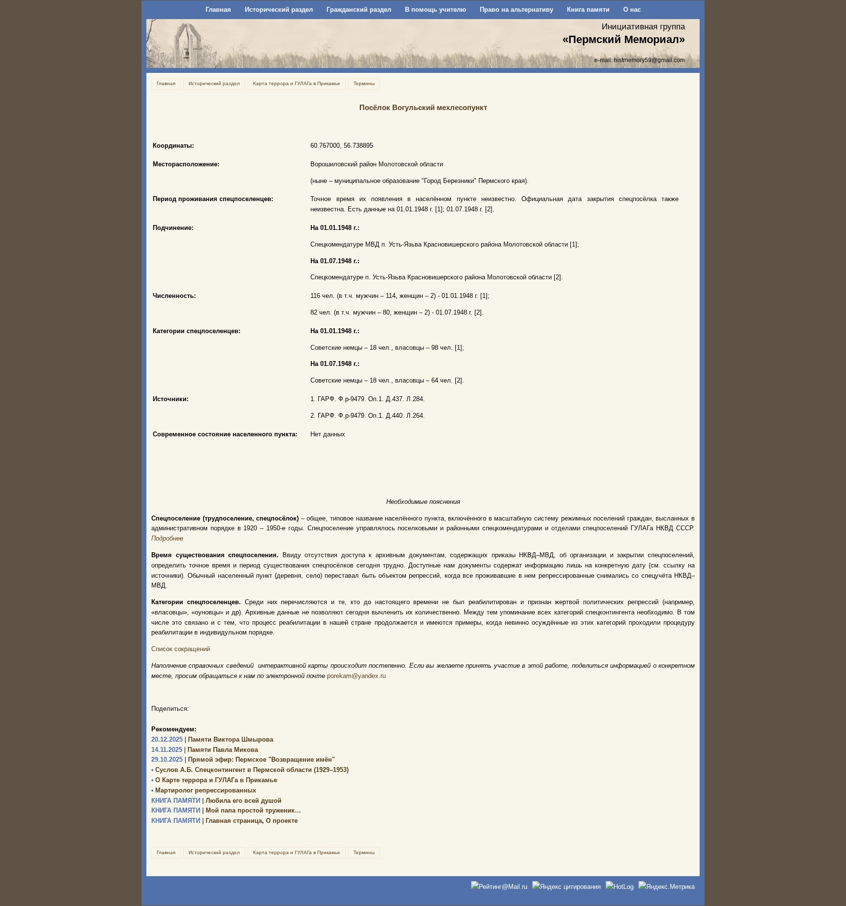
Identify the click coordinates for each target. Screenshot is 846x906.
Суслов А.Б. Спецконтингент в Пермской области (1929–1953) (250, 769)
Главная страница (206, 820)
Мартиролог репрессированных (203, 790)
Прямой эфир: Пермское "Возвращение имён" (243, 759)
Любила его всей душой (216, 800)
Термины (364, 83)
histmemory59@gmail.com (649, 60)
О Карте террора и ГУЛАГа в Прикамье (214, 780)
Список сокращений (180, 649)
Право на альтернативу (516, 9)
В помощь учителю (435, 9)
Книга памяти (588, 9)
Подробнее (167, 538)
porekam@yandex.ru (356, 676)
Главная (218, 9)
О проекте (282, 820)
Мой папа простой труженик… (226, 810)
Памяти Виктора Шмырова (212, 739)
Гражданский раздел (359, 9)
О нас (632, 9)
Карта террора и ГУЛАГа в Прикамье (296, 83)
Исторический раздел (279, 9)
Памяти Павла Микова (204, 749)
